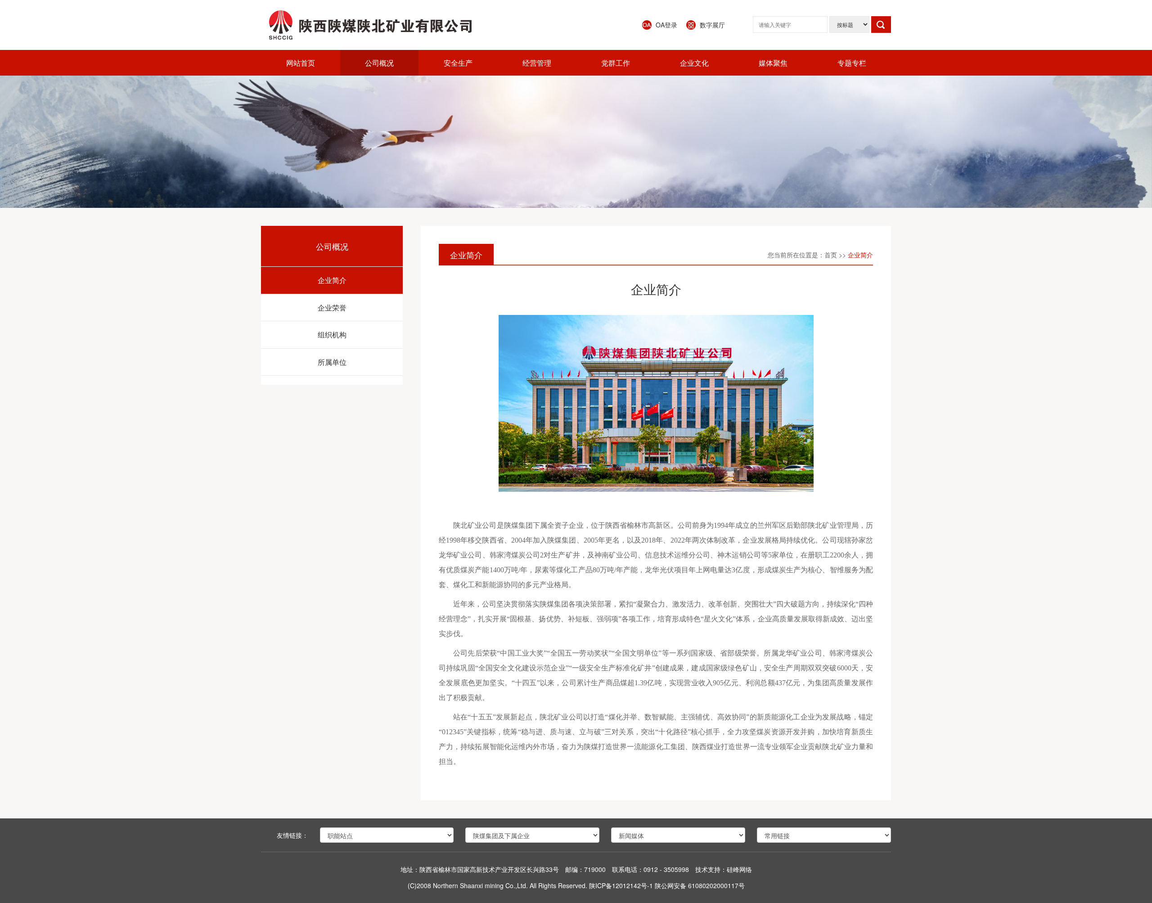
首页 (830, 254)
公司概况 (379, 63)
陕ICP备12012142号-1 (621, 885)
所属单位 (332, 362)
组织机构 (332, 334)
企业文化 (694, 63)
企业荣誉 (332, 307)
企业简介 (332, 280)
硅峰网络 (739, 869)
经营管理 (536, 63)
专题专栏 (851, 63)
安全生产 (458, 63)
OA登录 (666, 24)
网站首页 (300, 63)
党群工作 (615, 63)
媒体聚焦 (773, 63)
